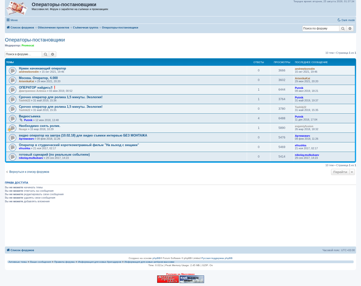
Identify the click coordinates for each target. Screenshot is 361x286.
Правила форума (64, 261)
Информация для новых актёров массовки (149, 261)
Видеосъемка (29, 116)
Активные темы (18, 261)
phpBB (156, 258)
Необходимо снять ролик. (39, 126)
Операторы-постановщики (35, 39)
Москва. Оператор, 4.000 (38, 78)
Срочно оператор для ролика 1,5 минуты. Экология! (60, 97)
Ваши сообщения (40, 261)
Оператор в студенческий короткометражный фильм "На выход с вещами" (79, 145)
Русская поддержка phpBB (217, 258)
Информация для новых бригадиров (99, 261)
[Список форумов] (18, 8)
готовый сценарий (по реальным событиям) (54, 154)
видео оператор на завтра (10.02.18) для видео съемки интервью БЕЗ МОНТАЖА (83, 135)
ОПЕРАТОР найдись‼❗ (37, 87)
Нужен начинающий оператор (42, 68)
